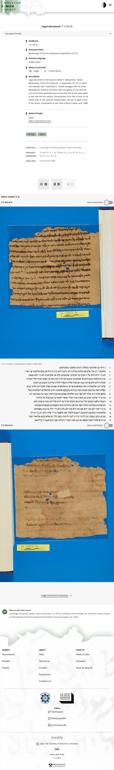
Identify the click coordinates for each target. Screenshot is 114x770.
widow (42, 134)
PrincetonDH (58, 718)
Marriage (31, 134)
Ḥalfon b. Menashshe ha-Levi (40, 121)
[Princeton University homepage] (57, 765)
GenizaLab (57, 711)
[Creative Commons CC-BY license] (57, 749)
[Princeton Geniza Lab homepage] (47, 698)
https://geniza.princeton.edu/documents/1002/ (32, 617)
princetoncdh (58, 725)
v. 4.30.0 (57, 758)
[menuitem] (8, 654)
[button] (11, 7)
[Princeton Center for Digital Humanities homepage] (66, 698)
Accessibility (57, 737)
